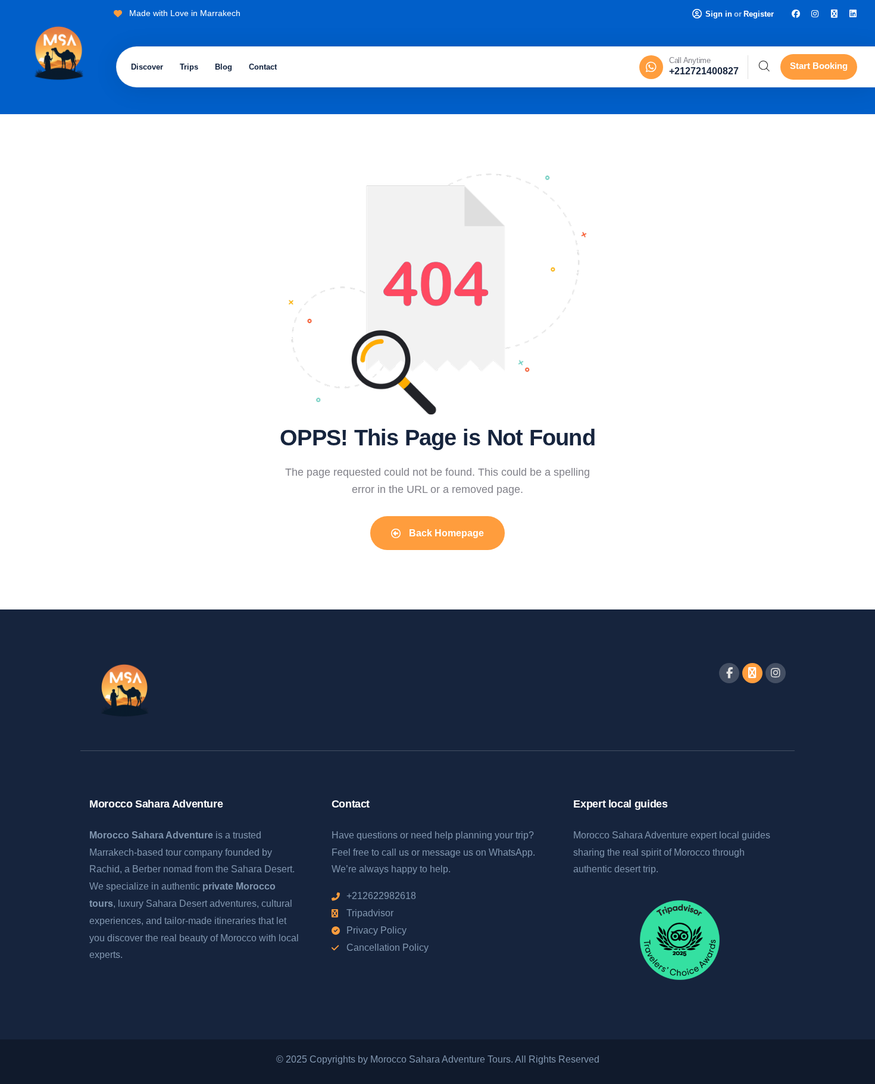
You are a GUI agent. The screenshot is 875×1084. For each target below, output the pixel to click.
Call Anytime (690, 60)
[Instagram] (815, 14)
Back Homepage (445, 533)
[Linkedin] (853, 14)
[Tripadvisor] (834, 14)
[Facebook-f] (729, 673)
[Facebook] (796, 14)
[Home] (58, 54)
